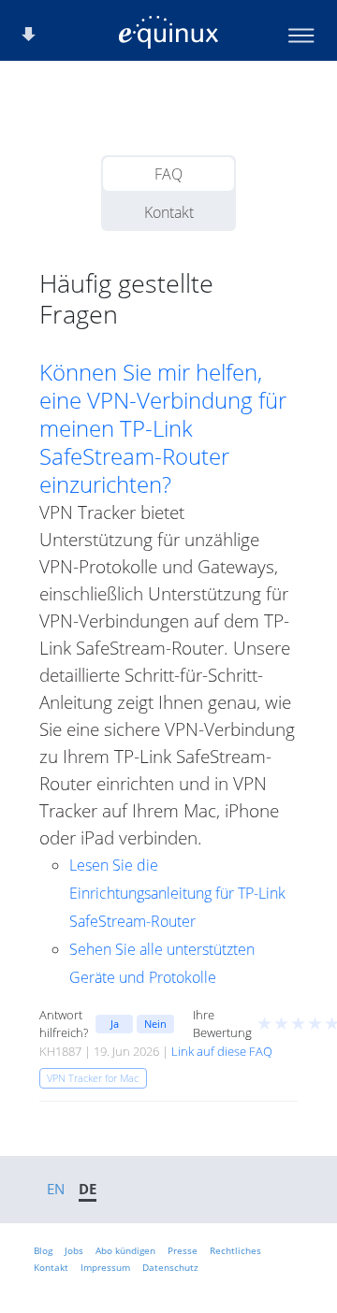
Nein (155, 1024)
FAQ (168, 174)
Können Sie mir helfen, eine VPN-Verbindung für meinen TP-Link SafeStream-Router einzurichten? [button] (162, 428)
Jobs (74, 1250)
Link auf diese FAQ (221, 1051)
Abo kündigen (125, 1250)
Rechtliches (235, 1250)
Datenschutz (170, 1267)
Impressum (105, 1267)
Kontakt (169, 212)
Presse (183, 1250)
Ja (114, 1024)
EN (56, 1188)
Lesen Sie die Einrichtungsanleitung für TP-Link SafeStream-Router (177, 893)
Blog (43, 1250)
